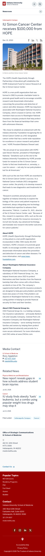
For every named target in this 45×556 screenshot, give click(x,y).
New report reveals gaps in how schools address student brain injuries (20, 381)
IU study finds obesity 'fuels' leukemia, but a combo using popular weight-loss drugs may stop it (20, 401)
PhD (4, 485)
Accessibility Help (22, 545)
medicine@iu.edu (9, 521)
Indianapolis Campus (22, 418)
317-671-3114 (10, 358)
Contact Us (7, 467)
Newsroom (7, 11)
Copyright (7, 551)
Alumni (5, 491)
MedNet (5, 495)
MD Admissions (8, 479)
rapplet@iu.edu (11, 361)
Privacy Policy (22, 548)
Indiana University (34, 551)
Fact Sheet (6, 488)
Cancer (36, 418)
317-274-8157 (7, 518)
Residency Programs (10, 482)
